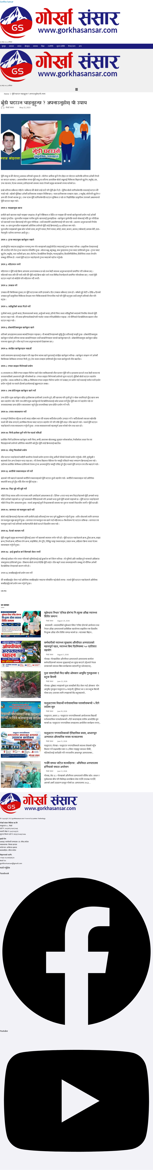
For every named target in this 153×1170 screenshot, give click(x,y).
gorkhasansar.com (18, 818)
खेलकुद (27, 46)
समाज (19, 46)
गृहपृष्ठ (4, 46)
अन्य (80, 46)
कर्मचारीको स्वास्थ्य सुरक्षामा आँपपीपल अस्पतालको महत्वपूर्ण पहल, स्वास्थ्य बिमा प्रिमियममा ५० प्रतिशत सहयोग (70, 646)
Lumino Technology (39, 818)
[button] (80, 46)
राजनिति (50, 46)
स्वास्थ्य (35, 46)
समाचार (11, 46)
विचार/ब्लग (71, 46)
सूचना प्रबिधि (61, 46)
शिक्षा (42, 46)
